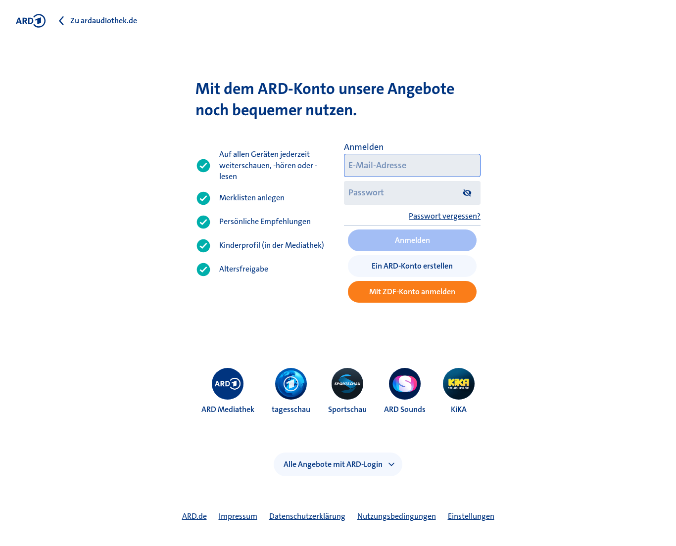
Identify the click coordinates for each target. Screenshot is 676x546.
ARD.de (194, 516)
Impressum (238, 516)
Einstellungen (471, 516)
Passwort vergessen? (445, 216)
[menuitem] (227, 384)
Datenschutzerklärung (307, 516)
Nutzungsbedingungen (396, 516)
